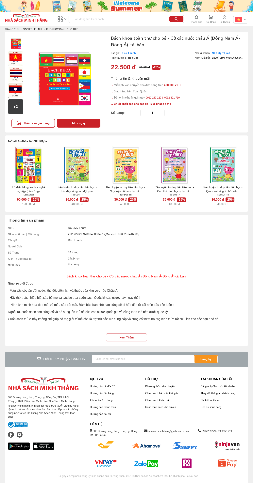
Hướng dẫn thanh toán (103, 407)
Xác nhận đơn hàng (101, 400)
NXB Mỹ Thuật (221, 53)
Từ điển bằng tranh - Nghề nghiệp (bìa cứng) (28, 189)
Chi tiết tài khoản (210, 400)
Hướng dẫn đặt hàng (102, 393)
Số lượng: (118, 113)
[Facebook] (11, 432)
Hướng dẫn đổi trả (100, 414)
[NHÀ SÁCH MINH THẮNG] (26, 18)
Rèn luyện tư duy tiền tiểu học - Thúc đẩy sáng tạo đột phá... (77, 189)
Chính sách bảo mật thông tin (162, 393)
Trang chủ (12, 29)
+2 (15, 106)
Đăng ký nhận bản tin (64, 359)
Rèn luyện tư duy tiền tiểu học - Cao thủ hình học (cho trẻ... (174, 189)
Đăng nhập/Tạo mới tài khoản (218, 386)
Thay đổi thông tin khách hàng (218, 393)
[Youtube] (20, 432)
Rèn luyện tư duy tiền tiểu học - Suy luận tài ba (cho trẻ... (125, 189)
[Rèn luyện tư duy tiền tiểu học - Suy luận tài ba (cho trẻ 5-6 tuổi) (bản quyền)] (125, 165)
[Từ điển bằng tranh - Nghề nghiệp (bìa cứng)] (28, 165)
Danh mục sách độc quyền (160, 407)
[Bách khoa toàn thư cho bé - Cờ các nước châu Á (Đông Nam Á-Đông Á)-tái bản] (15, 42)
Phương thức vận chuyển (160, 386)
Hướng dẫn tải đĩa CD (102, 386)
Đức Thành (129, 53)
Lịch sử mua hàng (211, 407)
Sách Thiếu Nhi (32, 29)
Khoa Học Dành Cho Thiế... (63, 29)
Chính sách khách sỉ (157, 400)
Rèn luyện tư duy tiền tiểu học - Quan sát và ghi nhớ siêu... (223, 189)
